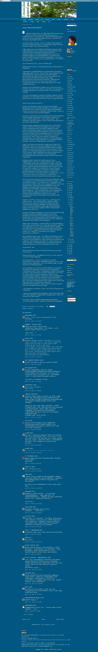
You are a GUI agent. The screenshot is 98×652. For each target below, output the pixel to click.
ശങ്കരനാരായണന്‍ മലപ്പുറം (32, 597)
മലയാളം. (69, 266)
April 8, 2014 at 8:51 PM (33, 463)
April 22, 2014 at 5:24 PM (33, 602)
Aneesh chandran (30, 545)
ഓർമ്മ (37, 19)
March (70, 239)
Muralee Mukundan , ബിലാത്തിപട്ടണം (36, 557)
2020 (69, 185)
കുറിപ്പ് (24, 19)
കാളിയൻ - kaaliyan (31, 324)
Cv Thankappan (29, 456)
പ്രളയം (68, 164)
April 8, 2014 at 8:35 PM (33, 445)
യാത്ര (53, 19)
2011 (69, 248)
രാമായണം (69, 171)
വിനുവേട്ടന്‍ (28, 491)
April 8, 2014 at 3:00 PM (33, 364)
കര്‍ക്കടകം (69, 158)
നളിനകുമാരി (28, 605)
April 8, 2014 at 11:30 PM (33, 488)
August (70, 197)
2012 (69, 246)
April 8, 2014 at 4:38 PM (33, 381)
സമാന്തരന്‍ (28, 573)
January (71, 242)
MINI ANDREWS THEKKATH (32, 360)
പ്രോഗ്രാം (69, 99)
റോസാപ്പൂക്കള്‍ (29, 367)
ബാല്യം (44, 21)
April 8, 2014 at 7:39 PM (33, 417)
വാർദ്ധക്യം (69, 152)
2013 (69, 244)
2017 (69, 190)
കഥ (42, 19)
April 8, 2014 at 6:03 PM (33, 390)
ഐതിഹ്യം (69, 156)
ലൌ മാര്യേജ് (70, 173)
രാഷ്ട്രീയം (69, 130)
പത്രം (68, 132)
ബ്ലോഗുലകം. (70, 268)
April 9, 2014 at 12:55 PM (33, 542)
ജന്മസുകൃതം (29, 315)
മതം (49, 21)
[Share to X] (52, 306)
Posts (69, 298)
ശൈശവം (69, 177)
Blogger (59, 649)
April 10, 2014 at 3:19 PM (33, 569)
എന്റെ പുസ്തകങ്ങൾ (71, 117)
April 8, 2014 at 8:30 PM (33, 429)
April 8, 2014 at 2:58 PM (33, 357)
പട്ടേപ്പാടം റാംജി (29, 394)
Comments (70, 300)
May (70, 202)
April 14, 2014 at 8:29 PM (33, 594)
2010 (69, 250)
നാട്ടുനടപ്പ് (69, 142)
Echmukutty (24, 636)
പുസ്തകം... (69, 95)
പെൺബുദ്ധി (69, 160)
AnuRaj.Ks (28, 466)
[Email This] (50, 306)
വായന (68, 150)
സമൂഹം (68, 111)
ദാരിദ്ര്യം (69, 154)
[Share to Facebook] (53, 306)
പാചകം (68, 103)
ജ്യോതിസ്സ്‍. (69, 272)
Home (43, 619)
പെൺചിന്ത (66, 19)
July (70, 199)
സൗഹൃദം (69, 146)
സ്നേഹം (72, 19)
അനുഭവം (31, 19)
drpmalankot (28, 384)
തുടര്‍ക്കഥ (25, 21)
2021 (69, 183)
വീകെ (26, 474)
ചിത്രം (68, 84)
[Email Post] (47, 306)
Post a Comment (28, 614)
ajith (26, 420)
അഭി (26, 537)
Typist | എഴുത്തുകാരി (32, 530)
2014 (69, 195)
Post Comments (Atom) (48, 624)
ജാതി (38, 21)
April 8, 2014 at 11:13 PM (33, 471)
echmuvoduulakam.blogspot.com (49, 635)
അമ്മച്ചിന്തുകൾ (70, 86)
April (70, 204)
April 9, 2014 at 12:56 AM (33, 512)
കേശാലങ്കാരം (70, 166)
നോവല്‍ (47, 19)
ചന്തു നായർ (28, 507)
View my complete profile (73, 51)
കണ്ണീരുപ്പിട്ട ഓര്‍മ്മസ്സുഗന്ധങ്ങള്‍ (71, 231)
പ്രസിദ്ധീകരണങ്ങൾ (71, 31)
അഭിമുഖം (69, 148)
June (70, 200)
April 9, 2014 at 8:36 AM (33, 534)
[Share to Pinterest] (54, 306)
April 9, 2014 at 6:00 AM (33, 526)
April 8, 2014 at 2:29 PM (33, 335)
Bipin (26, 587)
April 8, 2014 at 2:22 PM (33, 321)
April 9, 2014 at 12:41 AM (33, 503)
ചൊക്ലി (69, 88)
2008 (69, 253)
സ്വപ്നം (68, 138)
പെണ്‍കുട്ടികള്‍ (70, 144)
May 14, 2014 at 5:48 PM (32, 611)
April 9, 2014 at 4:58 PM (33, 554)
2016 (69, 192)
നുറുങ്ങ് (68, 125)
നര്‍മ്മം (68, 140)
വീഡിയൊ (69, 109)
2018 (69, 188)
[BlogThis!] (51, 306)
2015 (69, 194)
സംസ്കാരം (32, 21)
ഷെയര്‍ (68, 101)
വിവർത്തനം (69, 175)
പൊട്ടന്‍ (27, 433)
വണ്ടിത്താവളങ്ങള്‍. (71, 235)
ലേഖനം (59, 19)
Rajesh (27, 338)
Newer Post (26, 619)
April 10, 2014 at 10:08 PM (33, 583)
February (71, 240)
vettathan (28, 516)
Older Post (60, 619)
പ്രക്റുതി (69, 162)
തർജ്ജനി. (69, 270)
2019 (69, 187)
